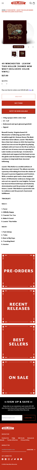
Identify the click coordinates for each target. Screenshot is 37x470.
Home (3, 10)
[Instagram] (9, 459)
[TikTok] (12, 459)
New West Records (11, 464)
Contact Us (5, 438)
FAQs (13, 438)
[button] (30, 3)
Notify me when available (18, 111)
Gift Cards (21, 438)
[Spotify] (18, 459)
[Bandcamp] (2, 459)
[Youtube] (21, 459)
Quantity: (5, 81)
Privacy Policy (25, 440)
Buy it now (18, 103)
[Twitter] (15, 459)
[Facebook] (6, 459)
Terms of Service (12, 440)
